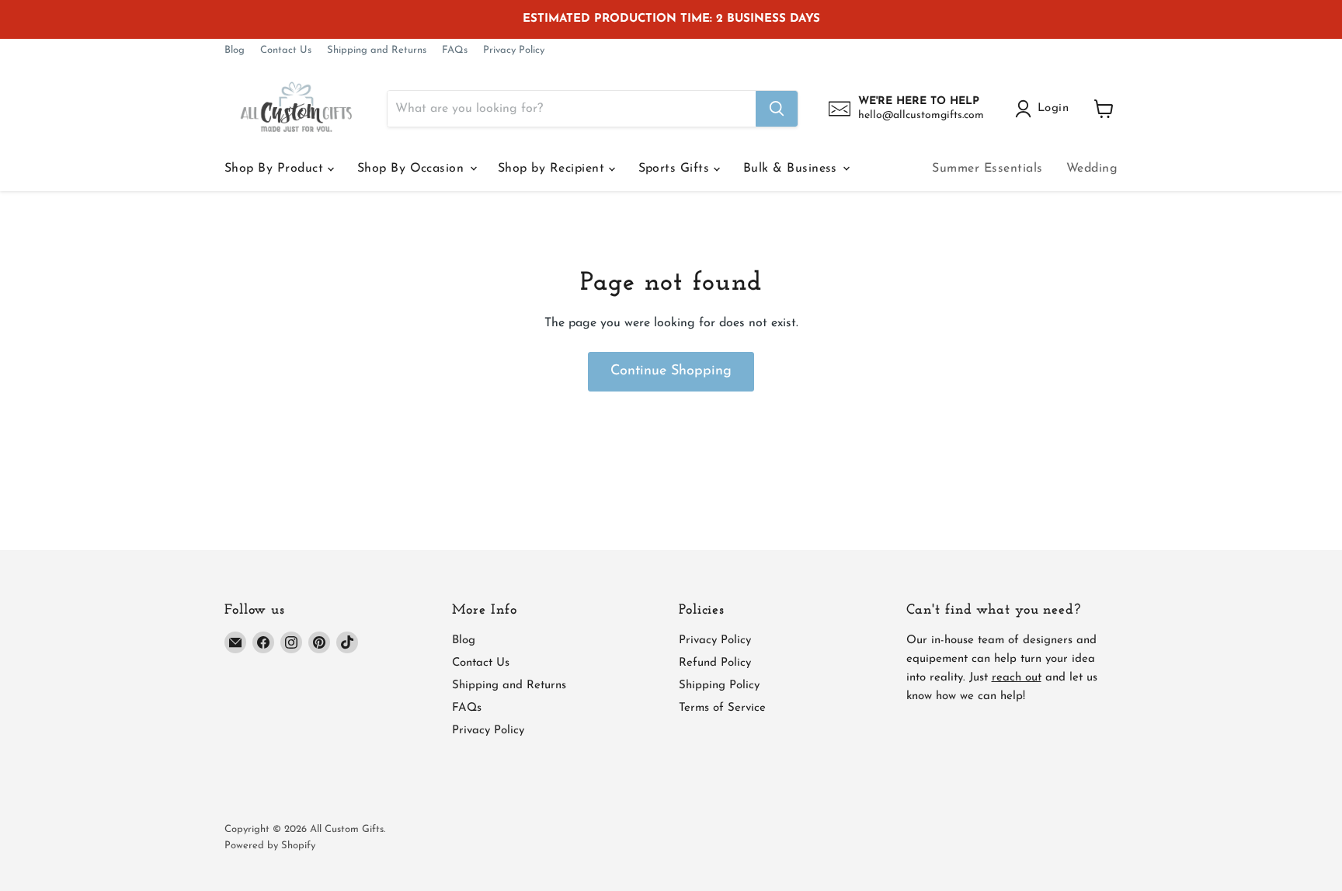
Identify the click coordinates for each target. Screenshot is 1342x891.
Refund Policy (715, 663)
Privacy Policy (513, 50)
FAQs (455, 50)
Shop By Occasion (412, 168)
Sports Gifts (676, 168)
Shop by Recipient (553, 168)
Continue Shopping (671, 371)
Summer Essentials (987, 168)
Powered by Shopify (269, 846)
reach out (1016, 678)
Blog (234, 50)
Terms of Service (722, 708)
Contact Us (285, 50)
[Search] (777, 109)
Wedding (1092, 168)
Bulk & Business (792, 168)
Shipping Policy (719, 685)
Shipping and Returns (376, 50)
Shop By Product (276, 168)
